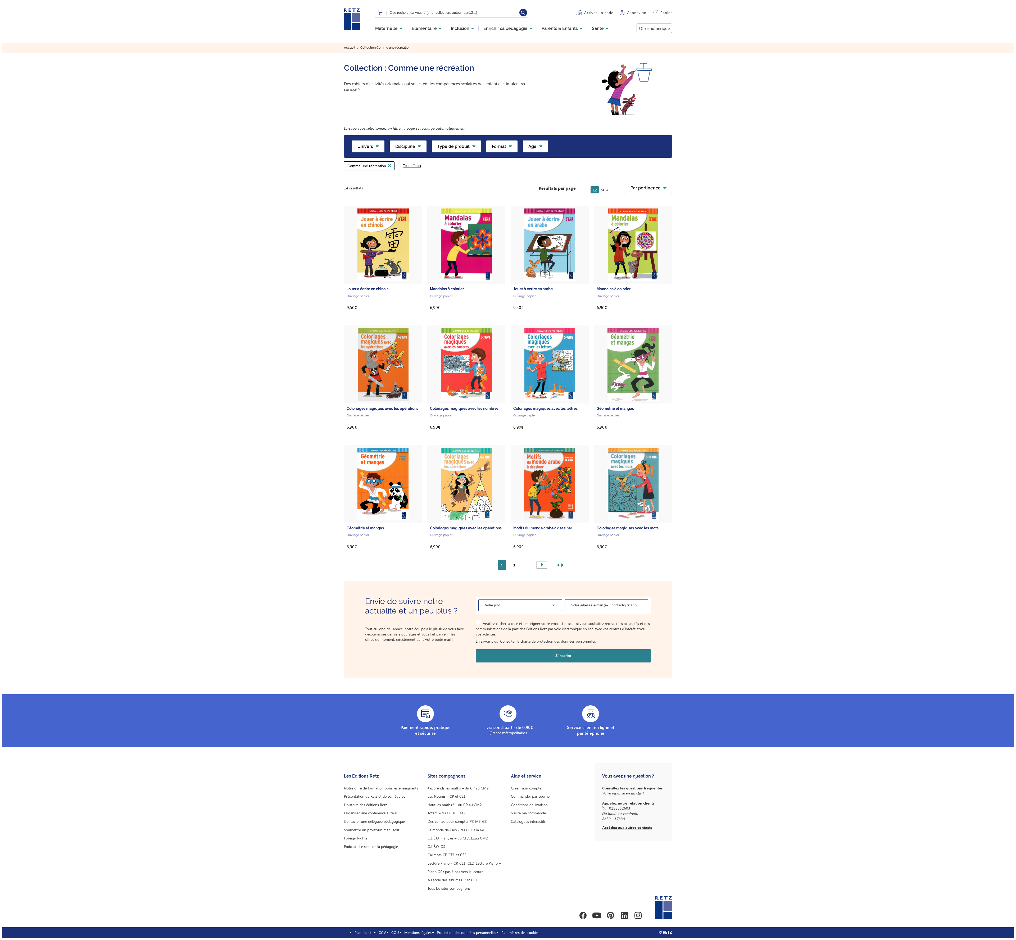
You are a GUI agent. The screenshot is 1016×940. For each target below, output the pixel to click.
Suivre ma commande (528, 812)
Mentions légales (418, 932)
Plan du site (364, 932)
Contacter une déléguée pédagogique (374, 821)
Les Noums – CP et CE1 (447, 796)
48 (608, 189)
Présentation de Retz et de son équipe (374, 796)
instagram (638, 915)
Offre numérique (654, 28)
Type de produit (453, 146)
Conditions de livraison (529, 804)
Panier (666, 12)
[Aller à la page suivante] (542, 565)
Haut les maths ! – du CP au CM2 (455, 804)
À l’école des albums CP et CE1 (452, 879)
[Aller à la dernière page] (559, 565)
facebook (583, 915)
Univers (365, 146)
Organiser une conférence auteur (370, 812)
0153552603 (619, 808)
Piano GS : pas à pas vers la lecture (455, 871)
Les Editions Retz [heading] (361, 776)
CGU (395, 932)
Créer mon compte (526, 788)
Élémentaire (424, 28)
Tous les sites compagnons (449, 888)
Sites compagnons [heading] (446, 776)
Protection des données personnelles (466, 932)
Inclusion (460, 28)
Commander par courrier (531, 796)
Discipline (405, 146)
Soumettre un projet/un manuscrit (371, 829)
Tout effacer (412, 166)
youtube (597, 915)
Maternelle (386, 28)
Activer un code (598, 12)
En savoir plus (487, 641)
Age (532, 146)
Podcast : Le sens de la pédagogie (371, 846)
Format (499, 146)
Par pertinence (646, 187)
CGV (382, 932)
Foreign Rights (355, 838)
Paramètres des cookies (520, 932)
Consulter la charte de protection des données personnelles (548, 641)
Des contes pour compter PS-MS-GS (457, 821)
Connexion (636, 12)
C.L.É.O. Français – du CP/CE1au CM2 (458, 838)
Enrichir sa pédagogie (505, 28)
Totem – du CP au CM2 (446, 812)
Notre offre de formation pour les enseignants (381, 788)
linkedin (624, 915)
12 (595, 189)
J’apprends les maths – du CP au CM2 (458, 788)
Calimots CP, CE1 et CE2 (447, 854)
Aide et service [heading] (526, 776)
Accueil (349, 47)
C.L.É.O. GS (436, 846)
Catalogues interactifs (528, 821)
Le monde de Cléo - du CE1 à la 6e (456, 829)
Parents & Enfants (560, 28)
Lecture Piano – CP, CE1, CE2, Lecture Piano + (464, 863)
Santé (598, 28)
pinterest (610, 915)
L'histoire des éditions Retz (365, 804)
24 (602, 189)
